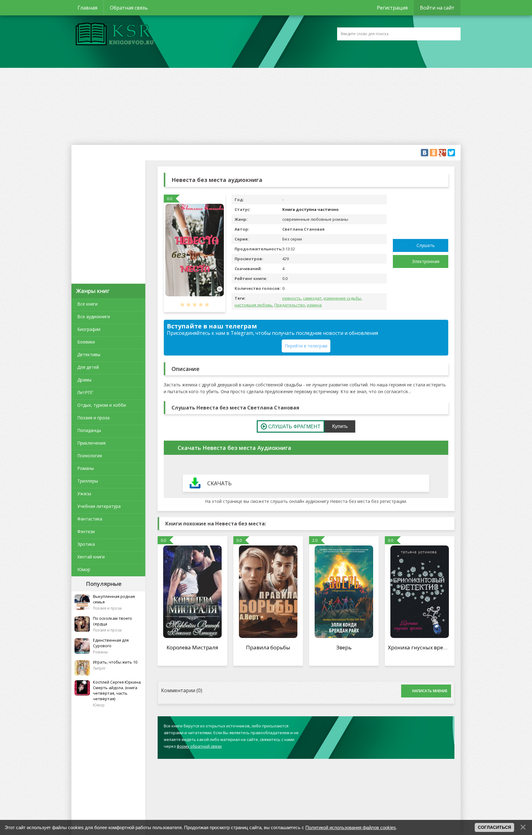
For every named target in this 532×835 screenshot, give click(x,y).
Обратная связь (129, 7)
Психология (89, 456)
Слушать (426, 245)
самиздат (312, 298)
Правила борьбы (268, 647)
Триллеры (87, 481)
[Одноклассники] (433, 152)
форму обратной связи (199, 746)
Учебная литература (99, 506)
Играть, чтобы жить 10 (115, 662)
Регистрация (392, 7)
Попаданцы (89, 430)
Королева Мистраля (192, 647)
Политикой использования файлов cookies (350, 827)
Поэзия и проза (93, 418)
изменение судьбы (342, 298)
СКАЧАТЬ (219, 483)
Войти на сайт (437, 7)
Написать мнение (429, 690)
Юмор (83, 569)
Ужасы (84, 493)
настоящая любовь (253, 305)
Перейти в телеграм (306, 346)
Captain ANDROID (113, 34)
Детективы (88, 354)
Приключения (91, 443)
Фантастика (89, 519)
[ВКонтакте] (424, 152)
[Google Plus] (442, 152)
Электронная (425, 261)
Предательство (289, 305)
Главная (87, 7)
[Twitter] (451, 152)
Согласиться (494, 827)
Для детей (88, 367)
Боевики (86, 342)
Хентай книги (91, 557)
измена (314, 305)
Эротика (86, 544)
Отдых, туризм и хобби (101, 405)
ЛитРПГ (85, 392)
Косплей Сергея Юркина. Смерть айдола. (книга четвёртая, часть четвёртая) (117, 690)
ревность (291, 298)
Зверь (344, 647)
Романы (85, 468)
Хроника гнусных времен (420, 647)
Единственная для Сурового (111, 642)
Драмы (84, 380)
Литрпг (99, 668)
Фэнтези (86, 531)
